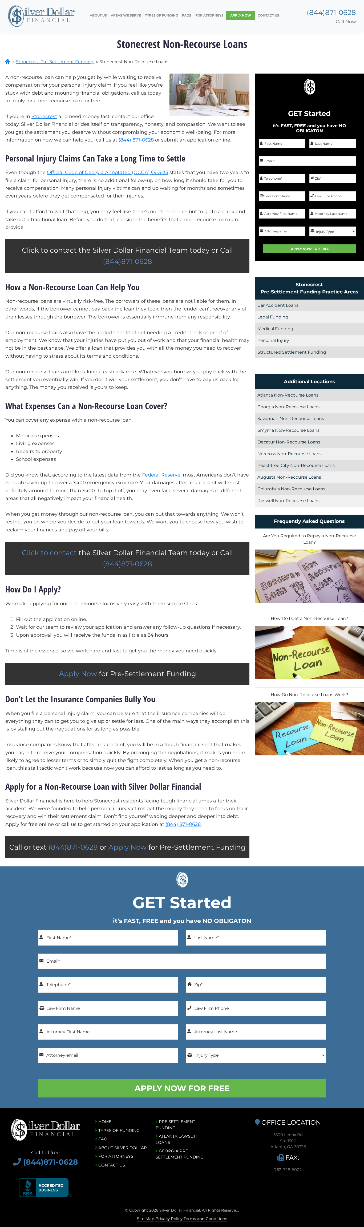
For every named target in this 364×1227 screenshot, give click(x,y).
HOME (104, 1121)
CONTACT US (111, 1165)
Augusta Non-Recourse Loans (289, 477)
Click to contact (50, 552)
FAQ (102, 1138)
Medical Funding (275, 328)
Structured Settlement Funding (291, 352)
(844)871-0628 (331, 12)
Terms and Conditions (205, 1218)
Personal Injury (273, 340)
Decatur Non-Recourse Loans (288, 442)
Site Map (145, 1218)
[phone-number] (18, 1162)
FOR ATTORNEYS (115, 1156)
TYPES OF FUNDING (118, 1130)
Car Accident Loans (277, 305)
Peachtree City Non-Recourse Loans (296, 465)
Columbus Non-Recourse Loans (291, 488)
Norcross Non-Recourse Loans (289, 453)
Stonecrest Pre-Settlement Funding (55, 61)
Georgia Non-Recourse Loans (288, 406)
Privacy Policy (169, 1218)
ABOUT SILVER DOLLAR (122, 1147)
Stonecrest (44, 116)
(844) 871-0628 (136, 140)
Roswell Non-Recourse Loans (288, 500)
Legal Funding (272, 317)
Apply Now (78, 673)
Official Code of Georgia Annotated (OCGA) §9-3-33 (107, 172)
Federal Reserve (161, 475)
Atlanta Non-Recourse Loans (287, 395)
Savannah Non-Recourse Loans (290, 418)
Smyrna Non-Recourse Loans (288, 430)
